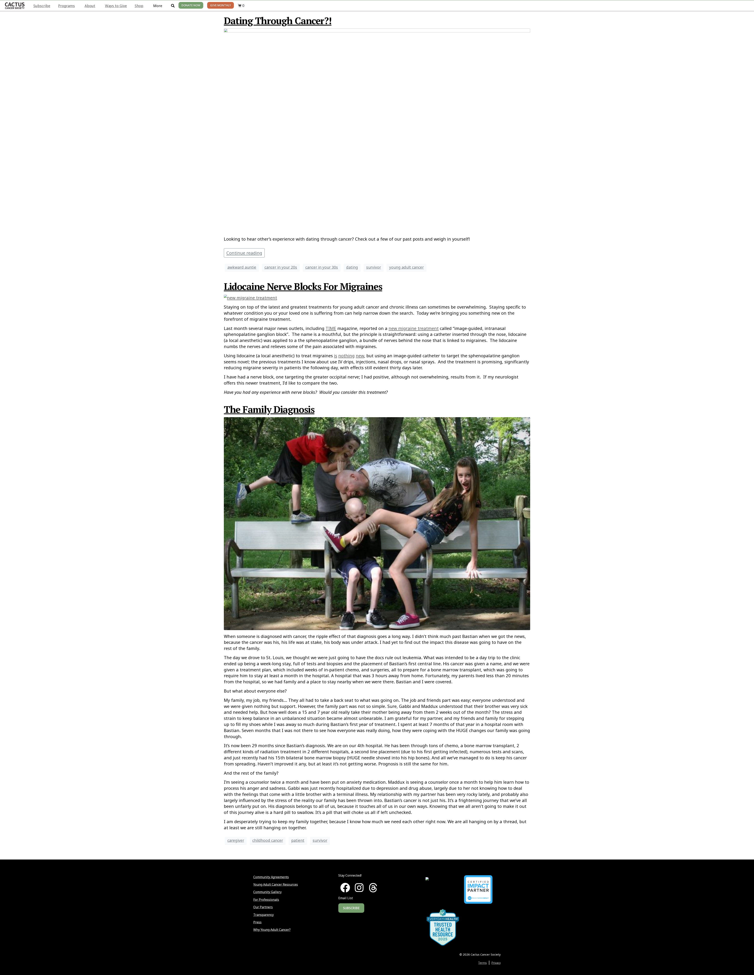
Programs (66, 5)
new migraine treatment (414, 328)
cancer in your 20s (280, 267)
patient (297, 840)
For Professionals (266, 899)
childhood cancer (267, 840)
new (360, 355)
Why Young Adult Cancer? (272, 929)
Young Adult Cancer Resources (275, 884)
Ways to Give (116, 5)
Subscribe (41, 5)
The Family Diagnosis (269, 409)
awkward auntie (241, 267)
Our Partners (263, 907)
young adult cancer (406, 267)
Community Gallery (267, 892)
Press (257, 922)
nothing (346, 355)
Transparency (263, 915)
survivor (373, 267)
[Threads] (373, 888)
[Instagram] (359, 888)
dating (352, 267)
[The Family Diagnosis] (377, 523)
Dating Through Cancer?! (277, 20)
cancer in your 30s (321, 267)
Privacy (496, 963)
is (335, 355)
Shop (139, 5)
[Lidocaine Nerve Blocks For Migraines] (250, 297)
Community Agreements (271, 877)
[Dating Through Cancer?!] (377, 130)
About (90, 5)
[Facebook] (345, 888)
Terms (482, 963)
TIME (331, 328)
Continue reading (244, 253)
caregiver (235, 840)
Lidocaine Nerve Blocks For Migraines (303, 286)
